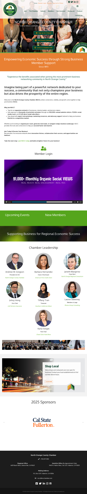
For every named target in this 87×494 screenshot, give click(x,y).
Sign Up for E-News (58, 3)
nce (21, 306)
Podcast (79, 11)
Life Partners (11, 306)
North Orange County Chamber (14, 278)
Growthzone (61, 491)
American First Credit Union (43, 278)
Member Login (42, 3)
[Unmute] (78, 202)
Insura (17, 306)
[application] (43, 182)
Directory (49, 3)
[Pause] (6, 202)
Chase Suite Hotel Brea (43, 334)
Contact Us (78, 15)
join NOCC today (24, 141)
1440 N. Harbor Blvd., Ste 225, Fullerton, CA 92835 (64, 465)
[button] (4, 375)
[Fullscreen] (80, 202)
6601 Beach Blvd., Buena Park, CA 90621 (23, 465)
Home (35, 3)
